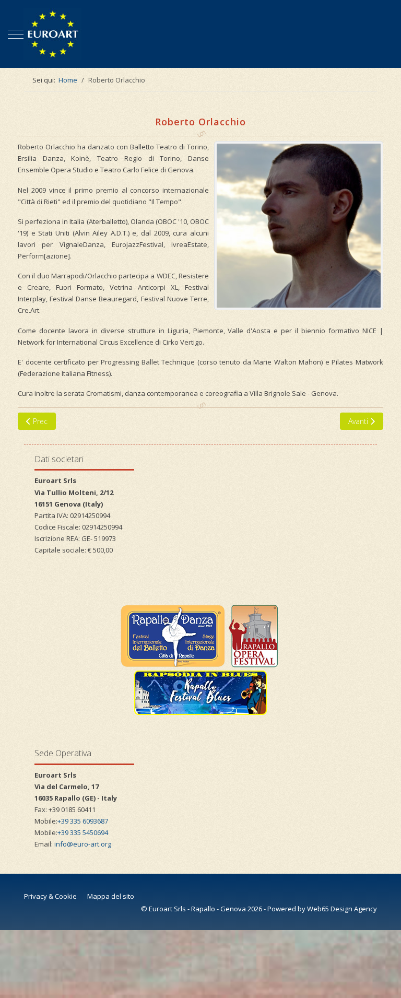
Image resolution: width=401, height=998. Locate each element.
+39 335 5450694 (82, 832)
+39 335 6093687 (82, 821)
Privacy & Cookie (50, 896)
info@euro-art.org (82, 844)
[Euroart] (200, 34)
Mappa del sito (110, 896)
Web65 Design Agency (342, 908)
